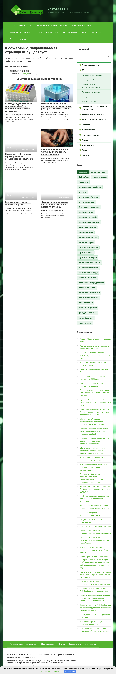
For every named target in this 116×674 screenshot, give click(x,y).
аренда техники (86, 202)
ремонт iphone (86, 302)
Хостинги (83, 182)
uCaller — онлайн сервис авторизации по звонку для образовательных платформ (92, 422)
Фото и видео (52, 32)
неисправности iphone (89, 262)
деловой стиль (86, 232)
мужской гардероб (88, 257)
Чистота (38, 32)
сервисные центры (88, 308)
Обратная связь (47, 644)
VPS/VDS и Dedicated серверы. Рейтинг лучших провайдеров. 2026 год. (95, 355)
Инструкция (97, 32)
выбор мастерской (88, 217)
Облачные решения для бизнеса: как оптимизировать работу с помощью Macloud (56, 106)
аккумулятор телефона (90, 187)
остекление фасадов (88, 267)
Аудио (84, 32)
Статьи (23, 39)
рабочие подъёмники (89, 292)
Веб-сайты (84, 177)
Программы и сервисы (91, 92)
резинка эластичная (88, 297)
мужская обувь (86, 252)
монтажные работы (88, 247)
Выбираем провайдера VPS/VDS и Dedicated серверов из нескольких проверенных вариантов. (94, 412)
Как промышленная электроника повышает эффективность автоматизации (94, 467)
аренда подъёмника (88, 197)
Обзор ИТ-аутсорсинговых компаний (95, 526)
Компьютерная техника (92, 75)
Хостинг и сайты (89, 101)
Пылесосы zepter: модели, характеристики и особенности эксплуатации (19, 156)
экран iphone (85, 323)
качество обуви (86, 242)
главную (25, 74)
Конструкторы (100, 177)
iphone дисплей (98, 172)
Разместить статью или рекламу (83, 644)
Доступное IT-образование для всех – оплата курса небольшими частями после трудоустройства (95, 598)
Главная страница (17, 25)
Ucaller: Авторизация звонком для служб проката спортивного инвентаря (94, 499)
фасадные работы (87, 313)
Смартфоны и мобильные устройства (51, 25)
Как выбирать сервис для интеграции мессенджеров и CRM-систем (94, 550)
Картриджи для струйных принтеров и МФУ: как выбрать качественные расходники (18, 107)
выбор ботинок (86, 212)
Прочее (13, 39)
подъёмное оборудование (91, 282)
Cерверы (83, 172)
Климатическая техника (20, 32)
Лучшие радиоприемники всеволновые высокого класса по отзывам (54, 204)
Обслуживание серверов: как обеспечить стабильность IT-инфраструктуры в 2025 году (92, 450)
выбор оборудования (89, 222)
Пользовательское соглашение (23, 644)
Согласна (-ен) (70, 671)
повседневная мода (88, 272)
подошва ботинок (87, 277)
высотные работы (87, 227)
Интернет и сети (89, 97)
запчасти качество (88, 237)
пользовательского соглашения (19, 665)
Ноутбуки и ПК (88, 80)
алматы (82, 192)
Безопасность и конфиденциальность (91, 85)
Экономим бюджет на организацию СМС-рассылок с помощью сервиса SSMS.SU (95, 489)
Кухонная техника (69, 32)
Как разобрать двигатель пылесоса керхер (18, 203)
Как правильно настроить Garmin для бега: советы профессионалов (54, 151)
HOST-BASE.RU (57, 9)
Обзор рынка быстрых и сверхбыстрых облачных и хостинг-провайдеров (95, 540)
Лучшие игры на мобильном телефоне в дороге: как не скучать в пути (95, 402)
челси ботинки (86, 318)
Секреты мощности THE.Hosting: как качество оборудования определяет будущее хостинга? (95, 608)
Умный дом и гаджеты (81, 25)
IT (30, 25)
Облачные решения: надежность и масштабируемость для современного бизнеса (94, 441)
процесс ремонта (87, 287)
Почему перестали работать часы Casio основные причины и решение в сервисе (95, 393)
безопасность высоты (89, 207)
